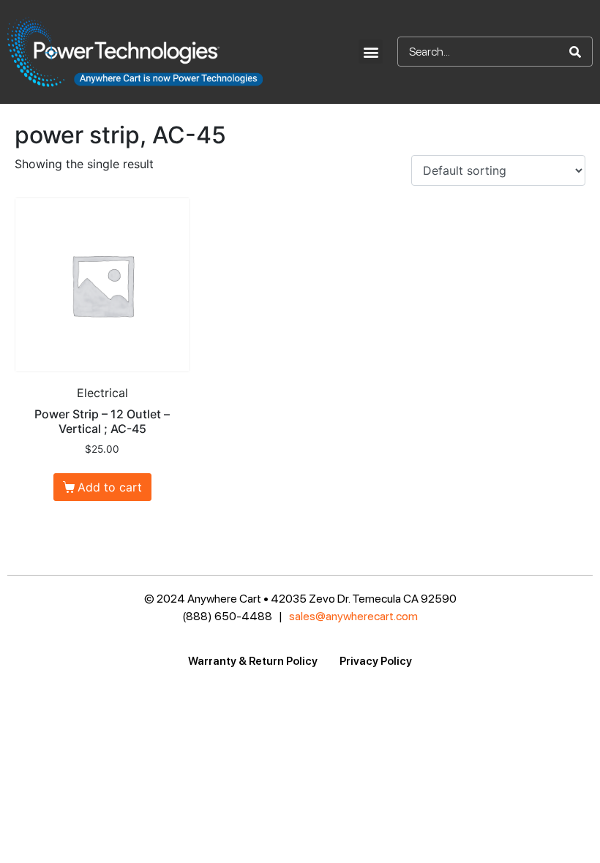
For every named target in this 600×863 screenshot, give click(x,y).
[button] (371, 51)
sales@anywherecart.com (353, 616)
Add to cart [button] (110, 487)
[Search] (575, 51)
